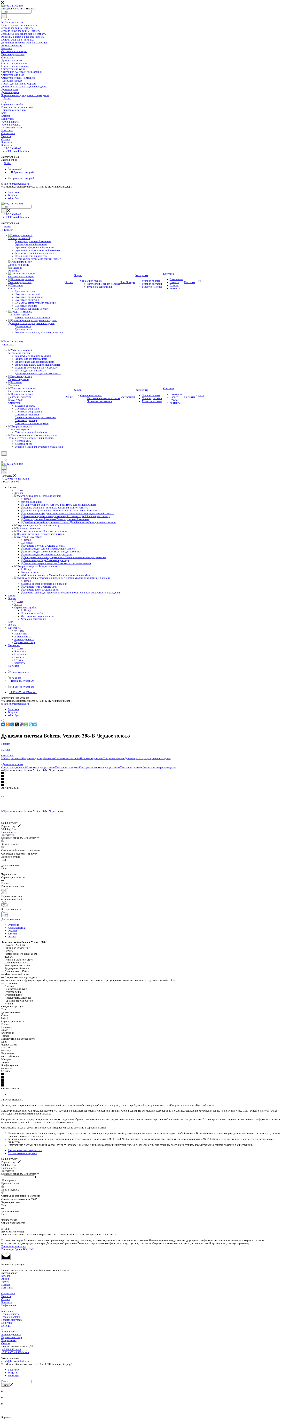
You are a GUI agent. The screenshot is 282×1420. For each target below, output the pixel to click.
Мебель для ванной (31, 501)
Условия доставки (11, 1317)
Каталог (18, 493)
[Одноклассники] (8, 724)
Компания (20, 651)
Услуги (18, 604)
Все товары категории (13, 1246)
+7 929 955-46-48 (11, 148)
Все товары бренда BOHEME (17, 1249)
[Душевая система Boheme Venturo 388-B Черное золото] (33, 811)
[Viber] (22, 724)
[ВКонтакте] (3, 724)
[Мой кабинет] (2, 457)
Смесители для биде (131, 767)
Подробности (8, 832)
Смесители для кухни (67, 767)
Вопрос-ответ (8, 1340)
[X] (17, 724)
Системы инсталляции (67, 758)
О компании (8, 1293)
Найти (5, 1385)
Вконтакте (13, 192)
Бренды (5, 1284)
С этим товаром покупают (22, 1153)
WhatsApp (13, 198)
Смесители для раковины (41, 767)
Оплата (12, 936)
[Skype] (31, 724)
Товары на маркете (31, 572)
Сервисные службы (32, 613)
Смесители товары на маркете (159, 767)
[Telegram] (35, 724)
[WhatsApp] (26, 724)
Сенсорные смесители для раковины (99, 767)
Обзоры (5, 1343)
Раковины (49, 758)
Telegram (12, 195)
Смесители (27, 542)
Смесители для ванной (14, 767)
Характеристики (17, 927)
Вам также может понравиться (25, 1150)
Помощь (6, 1325)
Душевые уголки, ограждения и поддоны (44, 583)
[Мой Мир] (12, 724)
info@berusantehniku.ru (16, 183)
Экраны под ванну (33, 758)
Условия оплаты (10, 1314)
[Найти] (4, 16)
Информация (8, 1305)
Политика (6, 1322)
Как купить (20, 633)
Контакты (6, 1302)
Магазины (7, 1311)
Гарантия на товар (11, 1319)
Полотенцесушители (91, 758)
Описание (13, 924)
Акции (5, 1278)
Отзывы (12, 930)
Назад (21, 490)
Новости (6, 1296)
